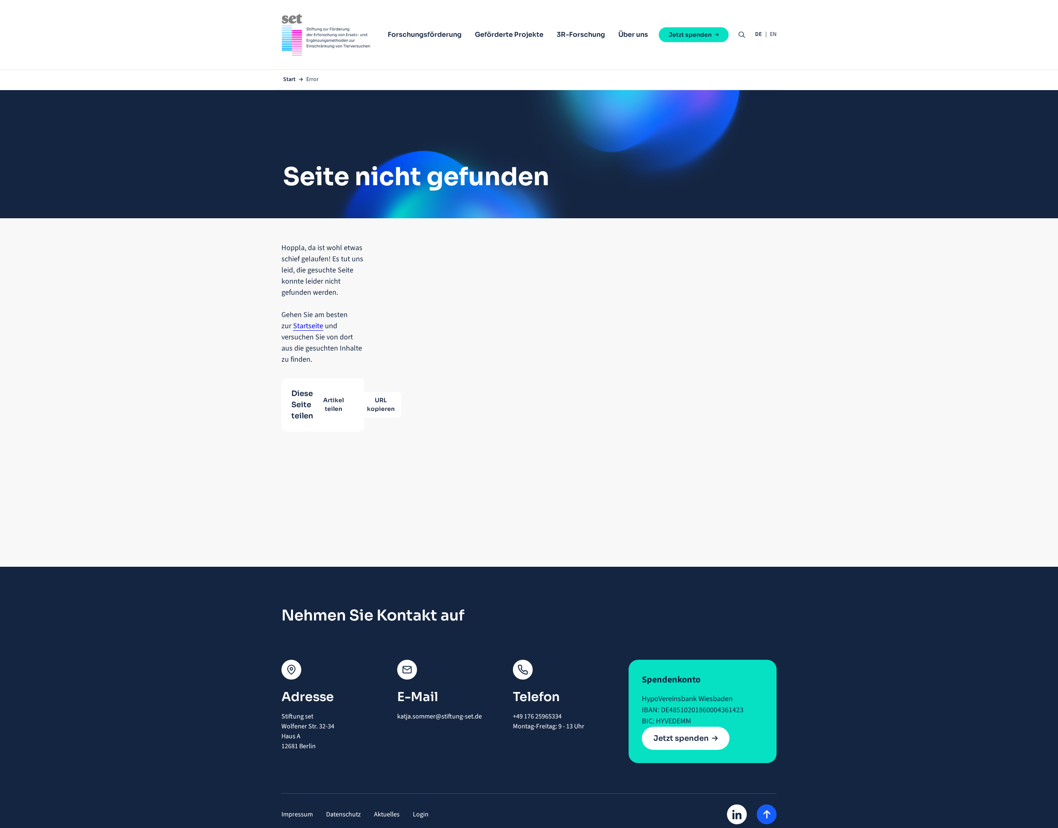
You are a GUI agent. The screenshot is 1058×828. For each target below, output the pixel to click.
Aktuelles (387, 814)
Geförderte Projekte (509, 34)
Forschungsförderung (425, 34)
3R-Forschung (581, 34)
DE (758, 34)
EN (773, 34)
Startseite (308, 326)
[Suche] (741, 35)
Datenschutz (343, 814)
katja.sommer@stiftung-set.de (439, 716)
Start (289, 79)
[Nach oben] (767, 814)
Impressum (297, 814)
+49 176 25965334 (538, 716)
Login (421, 814)
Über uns (633, 34)
